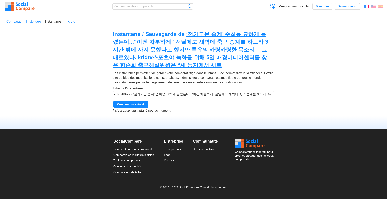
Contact (169, 160)
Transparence (173, 149)
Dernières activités (204, 149)
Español (380, 6)
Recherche (190, 6)
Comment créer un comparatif (132, 149)
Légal (167, 154)
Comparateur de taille (294, 6)
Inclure (70, 21)
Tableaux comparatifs (127, 160)
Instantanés (53, 21)
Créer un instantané (130, 104)
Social (254, 143)
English (373, 6)
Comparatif (14, 21)
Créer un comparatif (272, 7)
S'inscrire (322, 6)
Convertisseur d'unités (127, 166)
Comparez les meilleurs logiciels (133, 154)
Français (366, 6)
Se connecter (347, 6)
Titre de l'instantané (128, 88)
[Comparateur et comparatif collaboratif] (19, 6)
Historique (33, 21)
